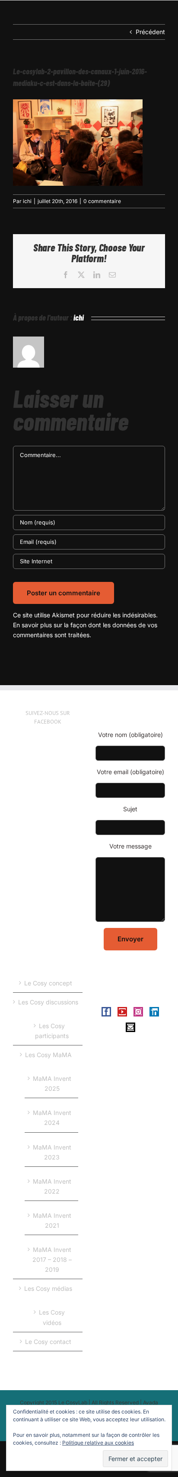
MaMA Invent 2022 (52, 1186)
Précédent (150, 31)
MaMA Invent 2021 (52, 1220)
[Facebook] (106, 1011)
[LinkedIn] (154, 1011)
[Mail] (130, 1027)
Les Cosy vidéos (52, 1317)
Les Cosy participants (52, 1030)
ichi (27, 201)
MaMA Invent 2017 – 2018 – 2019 (52, 1259)
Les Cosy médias (48, 1288)
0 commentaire (102, 201)
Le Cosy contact (48, 1341)
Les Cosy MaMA (48, 1054)
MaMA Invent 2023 (52, 1152)
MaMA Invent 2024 (52, 1117)
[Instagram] (138, 1011)
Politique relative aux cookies (98, 1442)
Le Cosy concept (48, 983)
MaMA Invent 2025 (52, 1083)
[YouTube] (122, 1011)
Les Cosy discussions (48, 1002)
